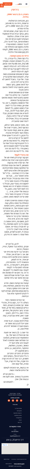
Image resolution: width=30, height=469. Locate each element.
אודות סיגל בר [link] (18, 408)
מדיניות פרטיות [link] (9, 463)
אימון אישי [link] (19, 410)
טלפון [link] (15, 430)
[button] (26, 4)
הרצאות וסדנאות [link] (17, 413)
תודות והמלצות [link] (18, 415)
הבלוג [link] (20, 420)
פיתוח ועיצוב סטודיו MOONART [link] (15, 466)
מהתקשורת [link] (19, 417)
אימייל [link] (15, 434)
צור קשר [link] (20, 422)
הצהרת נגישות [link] (6, 459)
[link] (2, 5)
